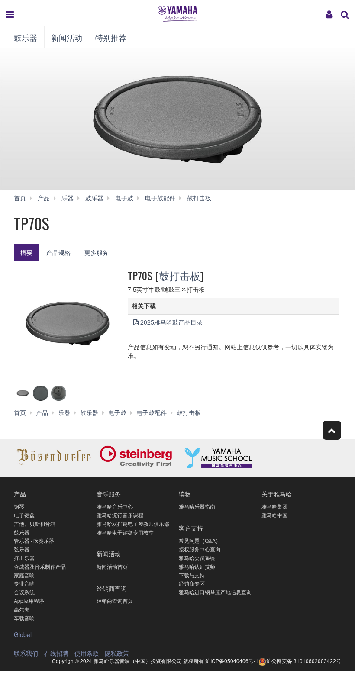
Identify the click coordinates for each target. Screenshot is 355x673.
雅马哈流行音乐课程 (120, 514)
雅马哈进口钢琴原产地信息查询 (215, 592)
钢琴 (19, 506)
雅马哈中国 (274, 514)
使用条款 (86, 653)
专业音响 (24, 583)
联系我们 (26, 653)
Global (23, 634)
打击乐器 (24, 557)
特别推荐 (110, 37)
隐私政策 (117, 653)
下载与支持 (192, 575)
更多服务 (96, 252)
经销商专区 (192, 583)
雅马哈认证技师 (197, 566)
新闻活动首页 (112, 566)
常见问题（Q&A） (200, 540)
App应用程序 (29, 600)
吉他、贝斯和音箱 (34, 523)
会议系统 (24, 592)
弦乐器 (21, 549)
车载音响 (24, 617)
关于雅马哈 (276, 493)
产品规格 (58, 252)
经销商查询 (112, 587)
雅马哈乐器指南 (197, 506)
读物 (185, 493)
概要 (26, 252)
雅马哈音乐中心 (115, 506)
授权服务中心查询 (199, 549)
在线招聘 (56, 653)
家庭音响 (24, 575)
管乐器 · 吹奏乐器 (34, 540)
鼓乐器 (25, 37)
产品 (20, 493)
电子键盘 (24, 514)
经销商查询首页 (115, 600)
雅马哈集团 (274, 506)
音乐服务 (109, 493)
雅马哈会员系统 (197, 557)
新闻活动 (66, 37)
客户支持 (191, 527)
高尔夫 (21, 609)
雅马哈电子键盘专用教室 (125, 532)
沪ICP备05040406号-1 (231, 660)
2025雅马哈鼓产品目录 (171, 322)
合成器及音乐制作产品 (40, 566)
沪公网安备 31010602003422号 (303, 660)
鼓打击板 (179, 275)
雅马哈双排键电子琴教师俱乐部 (133, 523)
